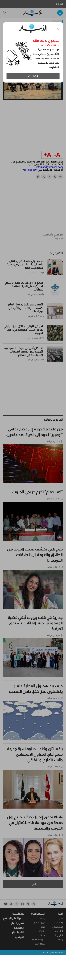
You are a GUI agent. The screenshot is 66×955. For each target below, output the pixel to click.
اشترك (33, 76)
